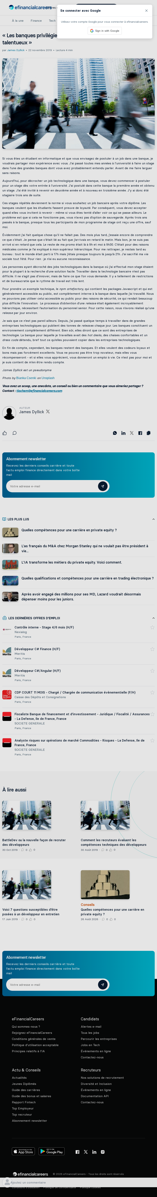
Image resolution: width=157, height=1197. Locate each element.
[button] (78, 598)
